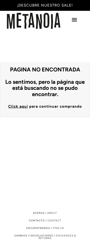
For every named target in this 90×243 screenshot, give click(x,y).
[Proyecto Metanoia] (39, 21)
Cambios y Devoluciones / (45, 237)
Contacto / (45, 220)
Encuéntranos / (45, 228)
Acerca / (45, 213)
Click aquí (18, 106)
